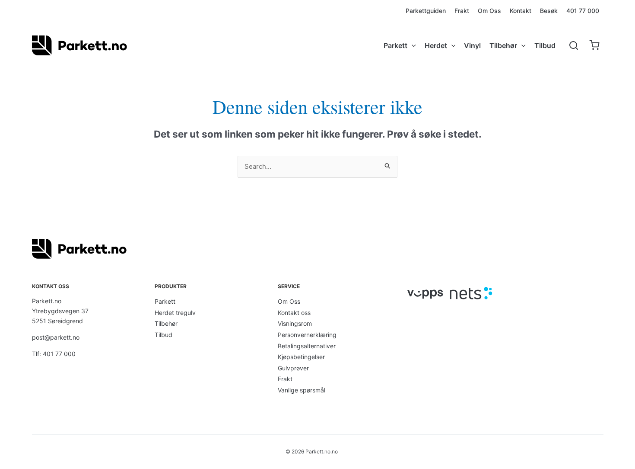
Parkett (165, 301)
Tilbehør (166, 323)
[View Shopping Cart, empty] (594, 46)
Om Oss (289, 301)
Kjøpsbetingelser (301, 356)
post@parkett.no (55, 337)
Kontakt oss (294, 312)
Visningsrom (295, 323)
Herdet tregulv (175, 312)
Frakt (285, 378)
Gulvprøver (293, 368)
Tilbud (163, 334)
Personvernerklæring (307, 334)
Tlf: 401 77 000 (54, 353)
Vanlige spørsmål (301, 390)
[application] (411, 45)
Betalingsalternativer (307, 346)
